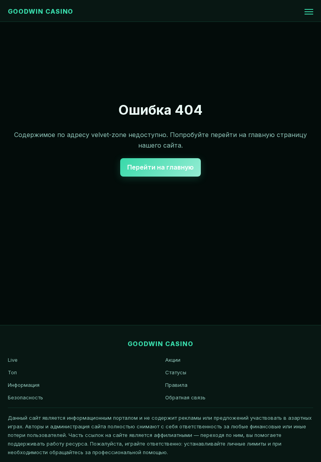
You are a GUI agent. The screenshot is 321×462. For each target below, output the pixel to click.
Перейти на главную (160, 167)
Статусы (175, 372)
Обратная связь (185, 397)
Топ (12, 372)
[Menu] (309, 11)
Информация (24, 385)
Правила (176, 385)
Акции (172, 360)
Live (13, 360)
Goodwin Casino (40, 11)
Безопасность (25, 397)
